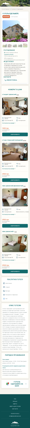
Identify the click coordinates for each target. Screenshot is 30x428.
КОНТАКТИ (15, 409)
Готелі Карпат (6, 9)
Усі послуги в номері (8, 123)
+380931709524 (11, 80)
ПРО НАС (15, 401)
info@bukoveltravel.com (15, 416)
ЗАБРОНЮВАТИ (15, 134)
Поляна (13, 9)
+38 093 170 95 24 (22, 3)
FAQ (15, 399)
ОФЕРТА (15, 404)
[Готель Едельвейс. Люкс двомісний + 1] (15, 243)
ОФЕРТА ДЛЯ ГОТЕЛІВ (15, 406)
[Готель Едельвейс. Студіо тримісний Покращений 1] (15, 152)
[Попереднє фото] (4, 106)
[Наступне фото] (25, 106)
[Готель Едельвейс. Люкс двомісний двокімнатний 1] (15, 197)
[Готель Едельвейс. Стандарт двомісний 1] (15, 106)
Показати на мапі (8, 54)
